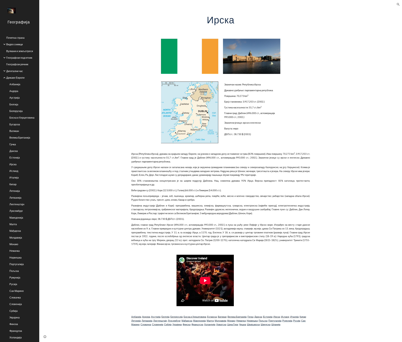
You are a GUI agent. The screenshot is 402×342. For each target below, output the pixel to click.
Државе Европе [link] (15, 77)
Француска (197, 324)
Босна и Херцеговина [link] (21, 117)
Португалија (274, 320)
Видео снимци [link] (14, 44)
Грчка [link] (12, 144)
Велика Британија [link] (19, 137)
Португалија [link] (16, 264)
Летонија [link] (14, 190)
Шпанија (275, 324)
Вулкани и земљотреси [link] (19, 51)
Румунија (287, 320)
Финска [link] (13, 324)
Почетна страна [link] (15, 37)
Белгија (165, 316)
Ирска (276, 316)
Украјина (177, 324)
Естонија (267, 316)
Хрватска (221, 324)
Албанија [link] (14, 84)
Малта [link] (13, 224)
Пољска (263, 320)
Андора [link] (13, 90)
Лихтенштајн (160, 320)
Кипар (303, 316)
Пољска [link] (14, 270)
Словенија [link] (15, 304)
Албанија (136, 316)
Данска (258, 316)
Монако (231, 320)
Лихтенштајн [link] (16, 204)
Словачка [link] (15, 297)
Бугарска (212, 316)
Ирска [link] (12, 164)
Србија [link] (13, 310)
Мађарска (187, 320)
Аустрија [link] (14, 97)
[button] (398, 4)
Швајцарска (253, 324)
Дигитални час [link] (14, 71)
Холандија (209, 324)
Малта (210, 320)
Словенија (157, 324)
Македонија (199, 320)
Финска (186, 324)
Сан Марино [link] (16, 290)
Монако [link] (13, 244)
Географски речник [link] (17, 64)
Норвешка (252, 320)
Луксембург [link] (16, 210)
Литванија (147, 320)
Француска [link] (15, 330)
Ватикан (222, 316)
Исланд (285, 316)
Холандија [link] (15, 337)
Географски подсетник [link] (19, 57)
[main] (220, 19)
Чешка (242, 324)
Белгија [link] (13, 104)
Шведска (265, 324)
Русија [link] (13, 284)
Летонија (136, 320)
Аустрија (155, 316)
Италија (294, 316)
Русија (296, 320)
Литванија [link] (15, 197)
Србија (167, 324)
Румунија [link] (14, 277)
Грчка (250, 316)
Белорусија (176, 316)
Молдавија (220, 320)
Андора (146, 316)
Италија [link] (14, 177)
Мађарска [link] (15, 230)
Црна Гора (232, 324)
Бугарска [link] (14, 124)
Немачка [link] (14, 250)
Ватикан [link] (14, 130)
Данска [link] (13, 150)
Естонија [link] (14, 157)
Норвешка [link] (15, 257)
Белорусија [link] (16, 110)
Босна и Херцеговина (195, 316)
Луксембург (174, 320)
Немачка (241, 320)
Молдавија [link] (15, 237)
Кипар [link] (12, 184)
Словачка (146, 324)
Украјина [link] (14, 317)
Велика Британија (237, 316)
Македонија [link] (16, 217)
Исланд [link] (13, 170)
